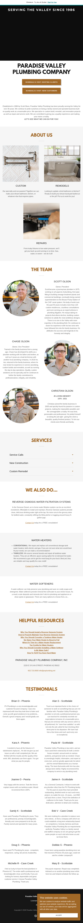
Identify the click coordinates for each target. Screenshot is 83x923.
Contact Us (29, 523)
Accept (59, 915)
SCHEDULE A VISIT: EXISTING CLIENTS (42, 82)
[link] (41, 10)
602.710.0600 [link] (33, 671)
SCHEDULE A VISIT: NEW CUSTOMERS (41, 91)
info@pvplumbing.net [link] (47, 671)
